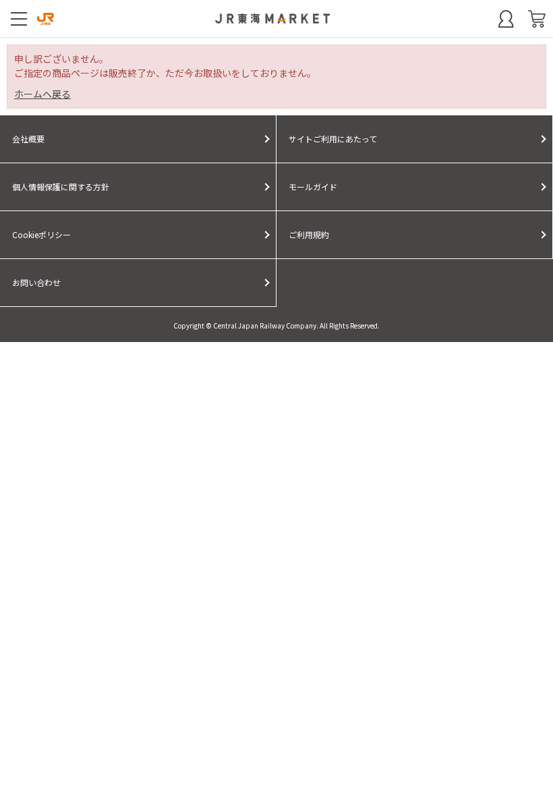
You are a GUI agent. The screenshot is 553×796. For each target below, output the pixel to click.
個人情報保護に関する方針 (60, 186)
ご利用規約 (309, 234)
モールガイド (313, 186)
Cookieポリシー (41, 234)
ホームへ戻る (42, 94)
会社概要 (28, 138)
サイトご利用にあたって (333, 138)
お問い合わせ (36, 282)
